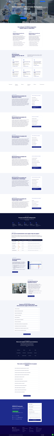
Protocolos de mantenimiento (18, 321)
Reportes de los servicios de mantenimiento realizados (20, 330)
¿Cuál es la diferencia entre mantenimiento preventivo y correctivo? (22, 368)
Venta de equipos (29, 3)
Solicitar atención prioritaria (37, 126)
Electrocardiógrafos (34, 97)
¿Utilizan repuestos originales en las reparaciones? (20, 387)
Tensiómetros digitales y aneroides (35, 100)
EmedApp (23, 431)
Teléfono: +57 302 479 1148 (38, 429)
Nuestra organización (31, 428)
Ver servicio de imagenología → (37, 208)
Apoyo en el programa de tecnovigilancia (19, 319)
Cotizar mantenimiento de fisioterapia (35, 188)
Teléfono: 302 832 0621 (43, 1)
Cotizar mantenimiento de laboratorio (35, 167)
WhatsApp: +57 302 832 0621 (39, 428)
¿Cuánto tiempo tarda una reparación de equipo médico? (20, 385)
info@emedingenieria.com (20, 417)
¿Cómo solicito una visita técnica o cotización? (19, 383)
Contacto (40, 3)
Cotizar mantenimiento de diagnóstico (35, 107)
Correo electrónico (31, 409)
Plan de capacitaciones (17, 317)
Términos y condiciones (31, 431)
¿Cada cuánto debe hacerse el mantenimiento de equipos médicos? (22, 370)
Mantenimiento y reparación (16, 3)
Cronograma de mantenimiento (18, 315)
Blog (36, 3)
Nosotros (34, 3)
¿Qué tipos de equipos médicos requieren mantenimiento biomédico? (22, 374)
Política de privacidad (31, 430)
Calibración (23, 429)
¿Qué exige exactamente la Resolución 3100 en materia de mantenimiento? (22, 372)
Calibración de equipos (23, 3)
